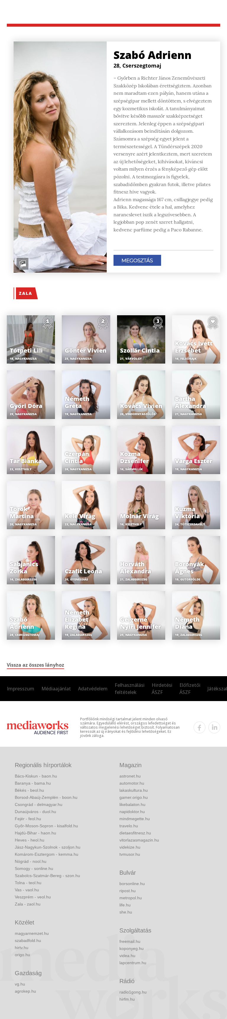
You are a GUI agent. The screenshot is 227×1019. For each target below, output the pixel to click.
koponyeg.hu (131, 948)
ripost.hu (127, 890)
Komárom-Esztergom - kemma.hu (46, 854)
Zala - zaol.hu (27, 904)
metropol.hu (130, 897)
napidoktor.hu (132, 811)
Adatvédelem (93, 688)
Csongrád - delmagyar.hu (38, 804)
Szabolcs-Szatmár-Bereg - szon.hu (47, 875)
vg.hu (20, 984)
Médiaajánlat (56, 688)
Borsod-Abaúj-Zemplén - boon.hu (46, 797)
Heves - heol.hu (29, 840)
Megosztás (137, 260)
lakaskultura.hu (133, 790)
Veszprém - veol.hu (33, 897)
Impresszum (20, 688)
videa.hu (127, 955)
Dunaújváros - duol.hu (35, 811)
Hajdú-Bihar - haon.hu (35, 833)
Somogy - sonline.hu (34, 868)
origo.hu (22, 954)
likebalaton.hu (132, 804)
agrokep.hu (25, 991)
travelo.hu (128, 825)
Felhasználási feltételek (130, 688)
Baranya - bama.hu (33, 783)
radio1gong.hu (133, 992)
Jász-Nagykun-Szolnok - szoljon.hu (47, 847)
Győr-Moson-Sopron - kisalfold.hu (46, 825)
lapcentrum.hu (132, 962)
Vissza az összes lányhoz (35, 665)
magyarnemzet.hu (32, 933)
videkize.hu (129, 847)
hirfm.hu (127, 999)
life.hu (125, 905)
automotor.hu (131, 783)
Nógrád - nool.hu (30, 861)
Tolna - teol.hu (28, 882)
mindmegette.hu (134, 818)
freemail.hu (129, 941)
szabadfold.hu (28, 940)
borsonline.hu (132, 883)
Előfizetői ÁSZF (189, 688)
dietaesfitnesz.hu (135, 833)
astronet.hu (130, 776)
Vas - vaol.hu (27, 889)
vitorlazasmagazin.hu (139, 840)
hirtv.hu (21, 947)
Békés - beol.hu (29, 790)
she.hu (125, 912)
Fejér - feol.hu (28, 818)
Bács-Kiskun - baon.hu (36, 776)
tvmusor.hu (129, 854)
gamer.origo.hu (133, 797)
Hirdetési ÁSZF (162, 688)
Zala (25, 293)
